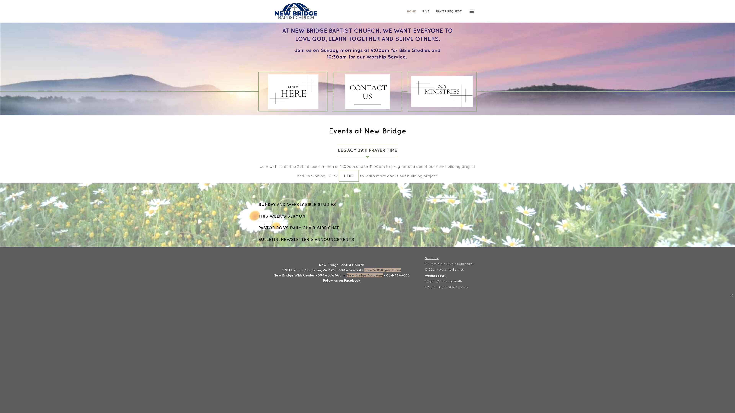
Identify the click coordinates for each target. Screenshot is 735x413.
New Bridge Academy (365, 275)
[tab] (367, 150)
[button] (349, 176)
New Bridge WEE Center (294, 275)
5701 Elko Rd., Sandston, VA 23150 (310, 270)
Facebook (352, 280)
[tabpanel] (367, 173)
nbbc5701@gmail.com (382, 270)
